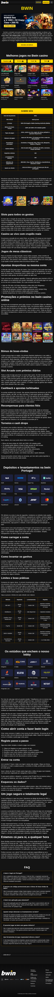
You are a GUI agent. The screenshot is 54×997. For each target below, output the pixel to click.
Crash (32, 61)
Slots (45, 61)
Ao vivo (19, 61)
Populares (6, 61)
